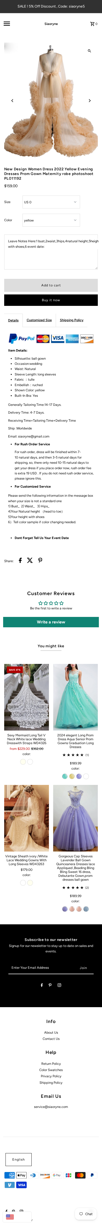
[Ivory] (23, 761)
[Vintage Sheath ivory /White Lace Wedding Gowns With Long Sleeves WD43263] (26, 818)
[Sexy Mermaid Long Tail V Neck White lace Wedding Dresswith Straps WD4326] (26, 697)
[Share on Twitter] (30, 561)
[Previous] (13, 100)
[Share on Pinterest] (40, 561)
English (18, 1159)
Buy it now (51, 300)
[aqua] (64, 776)
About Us (51, 1032)
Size (7, 202)
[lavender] (79, 776)
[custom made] (86, 776)
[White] (30, 761)
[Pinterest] (50, 986)
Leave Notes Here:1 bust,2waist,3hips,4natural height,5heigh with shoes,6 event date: (53, 243)
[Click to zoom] (89, 51)
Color (8, 220)
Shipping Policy (71, 320)
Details (13, 320)
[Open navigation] (16, 23)
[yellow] (72, 776)
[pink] (72, 909)
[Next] (89, 100)
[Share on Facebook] (20, 561)
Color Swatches (51, 1070)
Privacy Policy (51, 1076)
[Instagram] (59, 986)
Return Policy (51, 1064)
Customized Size (39, 320)
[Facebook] (42, 986)
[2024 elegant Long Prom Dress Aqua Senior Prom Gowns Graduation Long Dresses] (75, 697)
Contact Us (51, 1039)
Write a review (51, 622)
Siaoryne (51, 24)
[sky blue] (86, 909)
